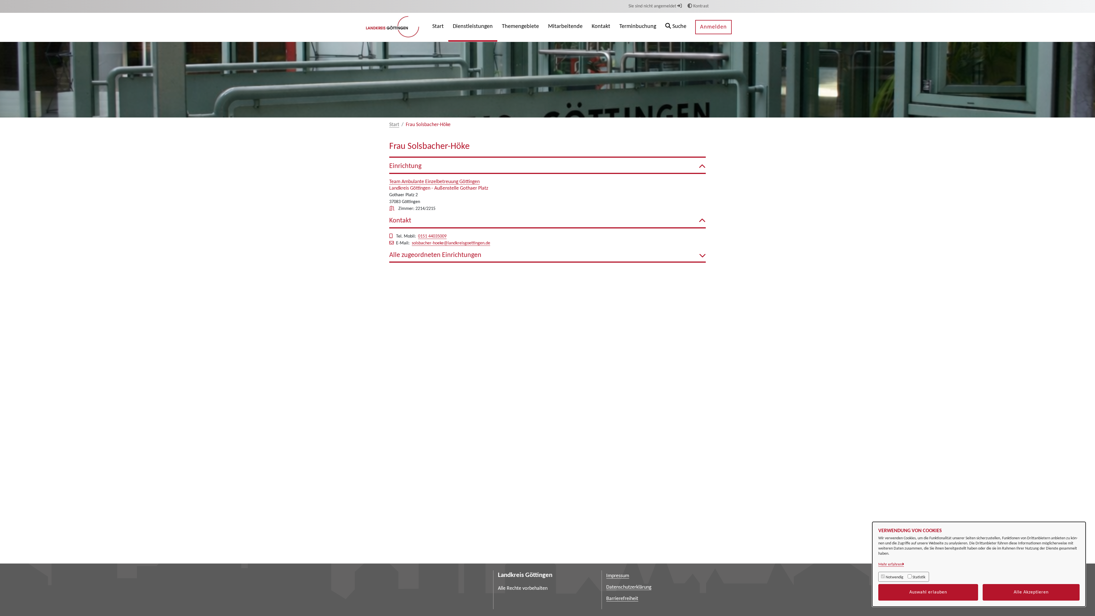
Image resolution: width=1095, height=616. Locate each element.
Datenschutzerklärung (628, 587)
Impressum (617, 576)
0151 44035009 (432, 236)
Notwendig (894, 577)
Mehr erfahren (890, 564)
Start (394, 124)
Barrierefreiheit (622, 598)
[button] (676, 27)
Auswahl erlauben (928, 592)
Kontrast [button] (700, 6)
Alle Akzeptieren (1031, 592)
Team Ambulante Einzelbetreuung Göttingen (434, 182)
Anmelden (713, 27)
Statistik (918, 577)
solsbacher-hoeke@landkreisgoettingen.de (451, 243)
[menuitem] (438, 27)
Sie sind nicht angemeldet (652, 6)
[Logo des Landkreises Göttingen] (393, 27)
